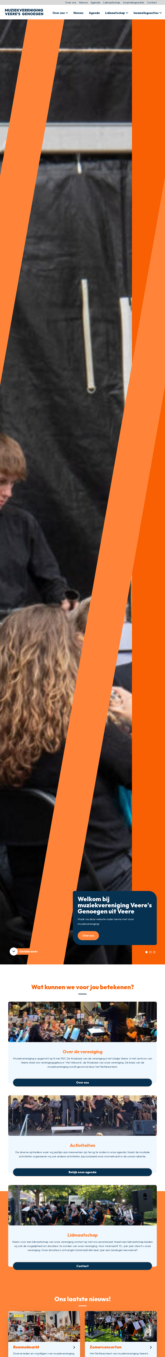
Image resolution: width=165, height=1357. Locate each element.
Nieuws (83, 2)
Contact (152, 2)
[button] (146, 952)
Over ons (70, 2)
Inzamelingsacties (133, 2)
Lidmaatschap (111, 2)
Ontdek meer (28, 951)
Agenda (95, 2)
